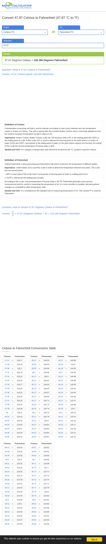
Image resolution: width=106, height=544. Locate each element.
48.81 (34, 504)
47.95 (7, 392)
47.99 (7, 409)
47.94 (7, 388)
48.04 (7, 429)
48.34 (60, 388)
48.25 (34, 433)
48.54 (7, 476)
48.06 (7, 437)
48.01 (7, 417)
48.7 (34, 460)
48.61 (7, 504)
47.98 (7, 405)
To (61, 27)
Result (6, 54)
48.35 (60, 392)
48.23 (34, 425)
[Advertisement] (53, 98)
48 (7, 413)
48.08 (34, 364)
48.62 (7, 508)
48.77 (34, 488)
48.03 (7, 425)
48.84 (34, 516)
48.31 (60, 376)
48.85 (34, 520)
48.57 (7, 488)
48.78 (34, 492)
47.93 (7, 384)
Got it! (94, 539)
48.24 (34, 429)
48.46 (60, 437)
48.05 (7, 433)
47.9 (7, 372)
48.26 (34, 437)
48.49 (7, 456)
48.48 (7, 452)
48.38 (60, 405)
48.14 (34, 388)
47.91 (7, 376)
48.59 (7, 496)
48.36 (60, 397)
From (6, 27)
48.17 (34, 401)
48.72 (34, 468)
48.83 (34, 512)
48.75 (34, 480)
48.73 (34, 472)
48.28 (60, 364)
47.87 (7, 360)
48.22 (34, 421)
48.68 (34, 452)
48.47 (7, 447)
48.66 (7, 524)
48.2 (34, 413)
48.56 (7, 484)
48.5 (7, 460)
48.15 (34, 392)
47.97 (7, 401)
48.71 (34, 464)
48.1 (34, 372)
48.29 (60, 368)
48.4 (60, 413)
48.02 (7, 421)
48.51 (7, 464)
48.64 (7, 516)
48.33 (60, 384)
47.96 (7, 397)
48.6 (7, 500)
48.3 (60, 372)
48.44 (60, 429)
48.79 (34, 496)
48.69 (34, 456)
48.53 (7, 472)
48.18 (34, 405)
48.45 (60, 433)
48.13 (34, 384)
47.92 (7, 380)
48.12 (34, 380)
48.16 (34, 397)
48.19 (34, 409)
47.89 (7, 368)
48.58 (7, 492)
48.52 (7, 468)
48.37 (60, 401)
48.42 (60, 421)
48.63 (7, 512)
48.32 (60, 380)
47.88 (7, 364)
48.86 (34, 524)
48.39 (60, 409)
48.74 (34, 476)
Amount (7, 40)
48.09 (34, 368)
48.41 (60, 417)
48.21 (34, 417)
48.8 (34, 500)
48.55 (7, 480)
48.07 (34, 360)
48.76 (34, 484)
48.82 (34, 508)
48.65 (7, 520)
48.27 (60, 360)
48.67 (34, 447)
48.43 (60, 425)
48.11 (34, 376)
